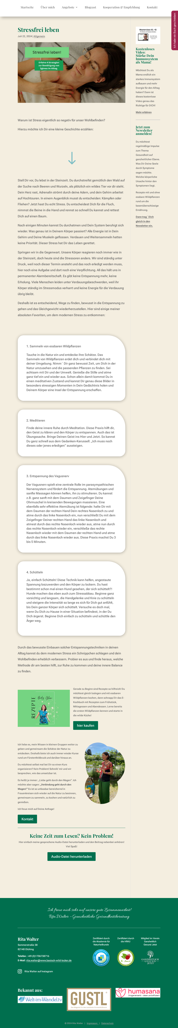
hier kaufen (85, 725)
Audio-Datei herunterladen (71, 856)
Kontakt (152, 7)
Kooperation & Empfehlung (121, 7)
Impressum (93, 1023)
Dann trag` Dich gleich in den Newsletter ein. (145, 221)
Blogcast (90, 7)
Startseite (27, 7)
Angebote (68, 7)
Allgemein (39, 36)
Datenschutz (107, 1023)
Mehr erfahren (144, 112)
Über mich (48, 7)
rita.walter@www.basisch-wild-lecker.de (49, 960)
